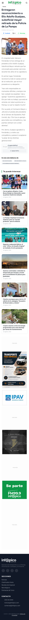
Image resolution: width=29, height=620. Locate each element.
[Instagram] (7, 570)
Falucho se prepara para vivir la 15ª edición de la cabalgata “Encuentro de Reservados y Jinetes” (14, 301)
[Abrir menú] (3, 3)
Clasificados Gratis (8, 582)
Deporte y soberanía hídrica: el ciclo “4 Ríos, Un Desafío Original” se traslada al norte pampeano (14, 246)
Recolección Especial (8, 585)
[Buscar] (26, 3)
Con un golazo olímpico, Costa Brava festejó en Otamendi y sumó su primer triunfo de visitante (14, 193)
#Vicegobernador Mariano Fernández (11, 163)
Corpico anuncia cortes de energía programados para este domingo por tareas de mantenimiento (14, 327)
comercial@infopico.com (12, 605)
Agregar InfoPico (15, 150)
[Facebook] (3, 570)
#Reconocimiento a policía (20, 160)
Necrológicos (6, 587)
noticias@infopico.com (11, 603)
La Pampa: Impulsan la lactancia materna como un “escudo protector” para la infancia (13, 219)
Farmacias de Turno (8, 590)
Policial (4, 6)
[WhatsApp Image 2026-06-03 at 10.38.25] (14, 370)
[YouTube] (16, 570)
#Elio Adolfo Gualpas (7, 160)
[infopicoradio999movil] (14, 489)
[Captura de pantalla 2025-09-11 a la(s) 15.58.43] (14, 442)
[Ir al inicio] (14, 2)
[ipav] (14, 397)
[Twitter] (12, 570)
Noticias (4, 580)
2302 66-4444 (8, 600)
